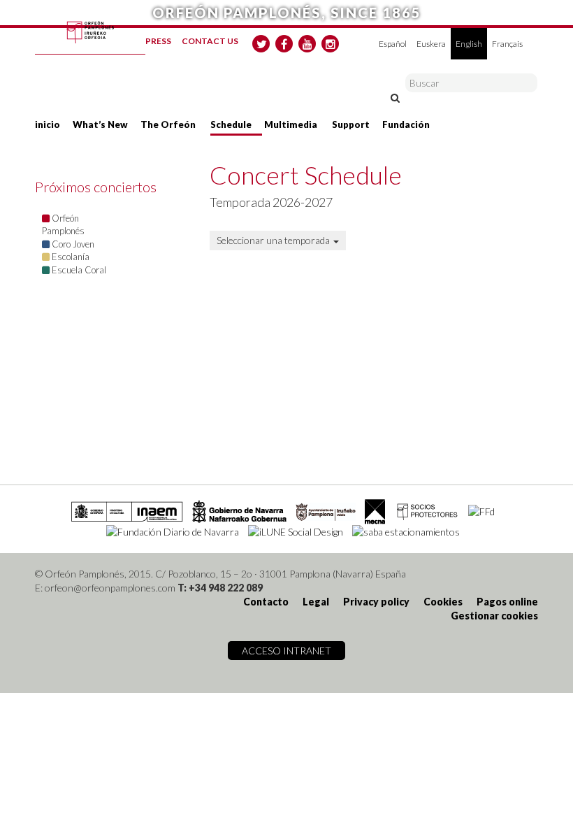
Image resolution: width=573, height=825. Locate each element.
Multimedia (290, 124)
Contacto (266, 602)
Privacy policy (376, 602)
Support (351, 124)
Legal (316, 602)
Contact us (210, 41)
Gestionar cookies (494, 616)
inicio (47, 124)
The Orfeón (168, 124)
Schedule (231, 124)
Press (158, 41)
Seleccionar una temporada (274, 240)
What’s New (100, 124)
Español (393, 43)
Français (507, 43)
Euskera (431, 43)
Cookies (443, 602)
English (469, 43)
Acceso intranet (286, 651)
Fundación (406, 124)
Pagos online (507, 602)
